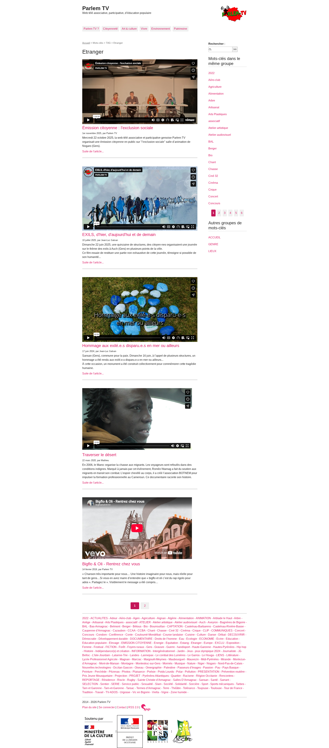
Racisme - (189, 675)
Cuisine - (191, 634)
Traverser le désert (99, 454)
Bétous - (138, 626)
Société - (169, 684)
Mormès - (169, 663)
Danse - (213, 634)
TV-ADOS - (113, 692)
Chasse (213, 169)
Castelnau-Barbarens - (199, 626)
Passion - (209, 667)
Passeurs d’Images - (190, 667)
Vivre (144, 28)
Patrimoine (180, 28)
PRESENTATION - (210, 671)
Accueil (86, 42)
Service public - (131, 684)
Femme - (88, 647)
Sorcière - (195, 684)
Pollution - (191, 671)
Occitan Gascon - (124, 667)
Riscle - (122, 679)
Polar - (180, 671)
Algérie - (173, 618)
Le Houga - (209, 655)
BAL (211, 141)
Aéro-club (214, 79)
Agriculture (215, 86)
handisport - (184, 647)
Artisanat (213, 107)
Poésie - (152, 671)
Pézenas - (115, 671)
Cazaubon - (120, 630)
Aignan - (162, 618)
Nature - (192, 663)
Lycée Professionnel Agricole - (101, 659)
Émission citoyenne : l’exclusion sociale (117, 127)
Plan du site (89, 707)
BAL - (86, 626)
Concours (214, 203)
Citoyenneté (110, 28)
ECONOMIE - (207, 638)
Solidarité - (182, 684)
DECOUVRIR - (237, 634)
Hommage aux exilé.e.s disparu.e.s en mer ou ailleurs (130, 345)
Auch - (203, 622)
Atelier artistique (218, 127)
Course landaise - (174, 634)
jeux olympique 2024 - (209, 651)
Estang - (185, 642)
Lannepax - (148, 655)
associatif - (132, 622)
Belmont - (116, 626)
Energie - (160, 642)
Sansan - (205, 679)
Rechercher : (216, 43)
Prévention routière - (234, 671)
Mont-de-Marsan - (110, 663)
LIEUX (212, 251)
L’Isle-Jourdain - (102, 655)
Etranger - (197, 642)
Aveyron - (214, 622)
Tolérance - (190, 688)
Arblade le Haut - (223, 618)
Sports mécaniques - (223, 684)
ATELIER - (146, 622)
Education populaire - (95, 642)
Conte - (130, 634)
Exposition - (234, 642)
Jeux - (191, 651)
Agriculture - (149, 618)
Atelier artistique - (164, 622)
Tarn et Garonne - (93, 688)
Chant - (152, 630)
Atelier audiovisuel (219, 134)
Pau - (218, 667)
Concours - (89, 634)
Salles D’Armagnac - (186, 679)
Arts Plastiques (217, 114)
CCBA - (143, 630)
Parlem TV (95, 8)
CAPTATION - (176, 626)
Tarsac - (131, 688)
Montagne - (128, 663)
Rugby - (132, 679)
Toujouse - (204, 688)
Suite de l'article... (93, 151)
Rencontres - (227, 675)
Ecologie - (192, 638)
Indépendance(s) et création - (113, 651)
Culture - (202, 634)
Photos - (127, 671)
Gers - (150, 647)
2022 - (86, 618)
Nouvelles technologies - (97, 667)
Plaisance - (140, 671)
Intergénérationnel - (165, 651)
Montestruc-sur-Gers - (149, 663)
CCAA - (133, 630)
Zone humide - (179, 692)
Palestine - (171, 667)
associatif (214, 121)
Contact (121, 707)
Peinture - (88, 671)
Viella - (156, 692)
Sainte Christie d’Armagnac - (155, 679)
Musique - (181, 663)
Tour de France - (234, 688)
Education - (233, 638)
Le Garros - (195, 655)
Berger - (127, 626)
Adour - (114, 618)
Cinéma (213, 182)
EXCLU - (221, 642)
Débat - (223, 634)
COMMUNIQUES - (223, 630)
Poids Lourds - (167, 671)
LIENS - (221, 655)
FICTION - (112, 647)
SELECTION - (91, 684)
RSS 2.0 (133, 707)
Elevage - (115, 642)
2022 (211, 73)
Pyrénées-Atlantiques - (157, 675)
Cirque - (197, 630)
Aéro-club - (126, 618)
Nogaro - (212, 663)
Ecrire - (221, 638)
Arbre (211, 100)
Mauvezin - (194, 659)
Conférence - (117, 634)
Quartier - (177, 675)
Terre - (167, 688)
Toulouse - (217, 688)
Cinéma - (186, 630)
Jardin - (182, 651)
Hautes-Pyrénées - (225, 647)
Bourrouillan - (158, 626)
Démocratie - (90, 638)
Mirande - (227, 659)
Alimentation (216, 93)
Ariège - (87, 622)
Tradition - (88, 692)
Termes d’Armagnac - (149, 688)
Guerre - (171, 647)
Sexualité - (148, 684)
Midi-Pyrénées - (211, 659)
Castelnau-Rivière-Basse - (229, 626)
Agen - (137, 618)
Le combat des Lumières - (172, 655)
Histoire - (89, 651)
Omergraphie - (155, 667)
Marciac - (138, 659)
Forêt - (123, 647)
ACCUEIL (214, 237)
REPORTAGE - (92, 679)
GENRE (213, 244)
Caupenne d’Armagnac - (97, 630)
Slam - (159, 684)
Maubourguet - (178, 659)
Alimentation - (187, 618)
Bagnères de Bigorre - (233, 622)
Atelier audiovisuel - (187, 622)
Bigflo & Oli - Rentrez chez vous (111, 564)
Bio (210, 155)
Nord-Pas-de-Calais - (231, 663)
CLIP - (207, 630)
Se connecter (107, 707)
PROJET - (136, 675)
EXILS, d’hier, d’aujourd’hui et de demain (119, 234)
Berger (212, 148)
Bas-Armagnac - (100, 626)
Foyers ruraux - (136, 647)
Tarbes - (241, 684)
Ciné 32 (213, 175)
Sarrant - (225, 679)
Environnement (160, 28)
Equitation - (173, 642)
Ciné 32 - (175, 630)
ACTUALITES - (100, 618)
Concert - (240, 630)
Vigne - (166, 692)
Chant (212, 162)
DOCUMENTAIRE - (142, 638)
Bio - (147, 626)
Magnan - (126, 659)
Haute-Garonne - (202, 647)
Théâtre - (177, 688)
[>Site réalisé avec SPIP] (146, 707)
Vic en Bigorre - (142, 692)
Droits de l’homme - (167, 638)
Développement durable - (114, 638)
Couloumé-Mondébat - (149, 634)
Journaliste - (230, 651)
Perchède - (102, 671)
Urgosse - (126, 692)
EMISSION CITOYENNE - (137, 642)
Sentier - (105, 684)
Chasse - (163, 630)
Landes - (135, 655)
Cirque (212, 189)
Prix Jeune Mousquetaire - (98, 675)
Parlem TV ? (91, 28)
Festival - (100, 647)
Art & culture (129, 28)
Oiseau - (140, 667)
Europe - (209, 642)
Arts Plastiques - (115, 622)
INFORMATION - (142, 651)
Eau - (182, 638)
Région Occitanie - (207, 675)
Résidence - (109, 679)
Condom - (102, 634)
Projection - (122, 675)
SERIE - (116, 684)
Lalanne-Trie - (121, 655)
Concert (213, 196)
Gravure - (160, 647)
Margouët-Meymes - (156, 659)
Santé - (215, 679)
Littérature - (233, 655)
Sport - (206, 684)
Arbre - (238, 618)
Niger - (202, 663)
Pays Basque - (231, 667)
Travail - (100, 692)
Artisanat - (98, 622)
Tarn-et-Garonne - (115, 688)
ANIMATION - (204, 618)
